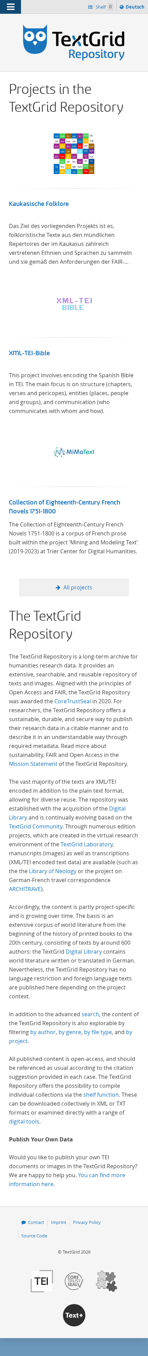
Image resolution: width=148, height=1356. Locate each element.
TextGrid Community (35, 826)
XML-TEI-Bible (29, 353)
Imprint (58, 1222)
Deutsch (135, 8)
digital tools (24, 1121)
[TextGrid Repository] (74, 27)
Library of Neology (52, 871)
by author (43, 1032)
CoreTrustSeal (72, 701)
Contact (36, 1222)
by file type (98, 1032)
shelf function (101, 1094)
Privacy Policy (87, 1222)
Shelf (103, 7)
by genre (70, 1032)
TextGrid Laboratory (87, 844)
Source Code (34, 1236)
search (90, 1014)
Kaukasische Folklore (39, 204)
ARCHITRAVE (25, 889)
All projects (77, 587)
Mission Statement (33, 764)
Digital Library (84, 951)
